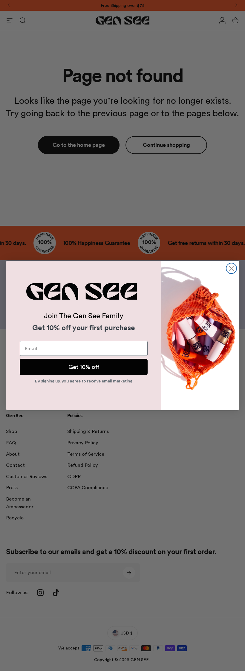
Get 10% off (83, 367)
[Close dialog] (231, 268)
